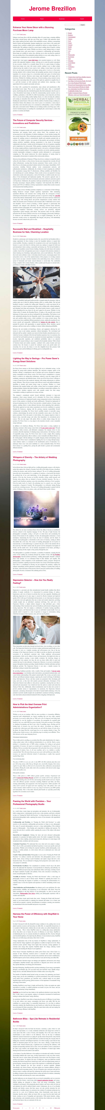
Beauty (70, 33)
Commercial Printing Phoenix (24, 778)
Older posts (57, 1108)
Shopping (70, 61)
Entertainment (71, 37)
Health (82, 19)
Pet (69, 53)
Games (70, 43)
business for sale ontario (48, 322)
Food (69, 41)
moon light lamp (33, 60)
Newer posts (16, 1108)
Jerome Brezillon (52, 8)
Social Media (71, 63)
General (70, 45)
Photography (71, 55)
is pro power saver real (48, 428)
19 (50, 1108)
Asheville (57, 196)
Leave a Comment (17, 114)
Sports (69, 65)
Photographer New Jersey (27, 893)
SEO (69, 59)
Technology (71, 67)
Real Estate (71, 57)
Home (23, 19)
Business (62, 19)
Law (69, 51)
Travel (42, 19)
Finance (70, 39)
